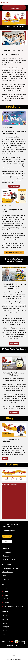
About (5, 588)
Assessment (7, 552)
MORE (5, 458)
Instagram (6, 627)
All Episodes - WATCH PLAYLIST (14, 252)
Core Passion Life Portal (10, 568)
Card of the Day (7, 572)
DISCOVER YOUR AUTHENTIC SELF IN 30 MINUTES (15, 7)
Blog (4, 575)
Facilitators (6, 579)
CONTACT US (6, 541)
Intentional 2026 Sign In (10, 559)
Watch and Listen (14, 186)
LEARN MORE (14, 343)
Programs (6, 556)
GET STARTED (7, 536)
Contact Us (6, 615)
